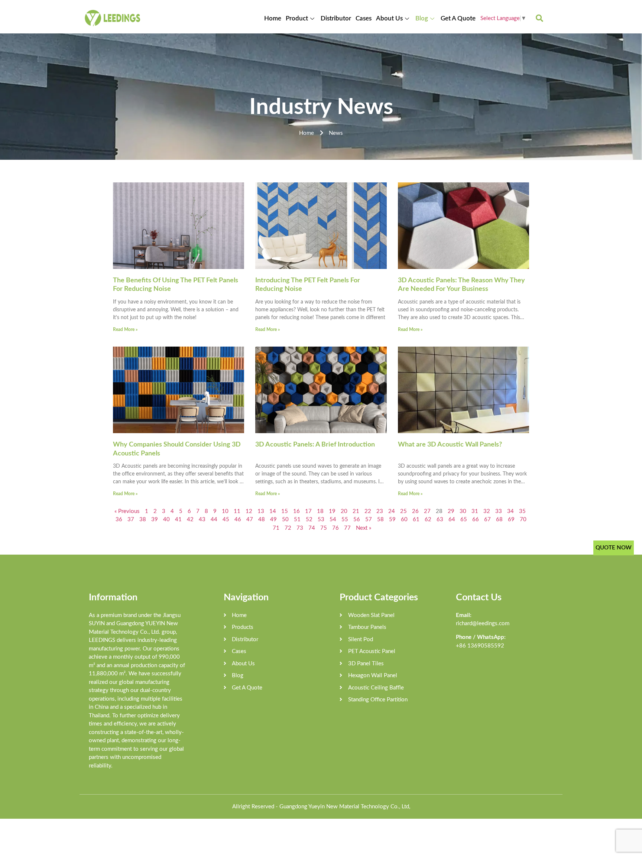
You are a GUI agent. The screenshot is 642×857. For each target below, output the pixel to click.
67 (487, 519)
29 (451, 511)
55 (344, 519)
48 (261, 519)
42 (190, 519)
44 (214, 519)
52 (309, 519)
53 (321, 519)
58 (380, 519)
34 (510, 511)
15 (284, 511)
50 (285, 519)
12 (249, 511)
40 (166, 519)
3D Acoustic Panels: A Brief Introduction (315, 444)
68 (499, 519)
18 (320, 511)
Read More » (125, 329)
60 (404, 519)
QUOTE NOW (614, 548)
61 (416, 519)
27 (427, 511)
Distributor (336, 18)
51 (297, 519)
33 (498, 511)
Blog (421, 18)
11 (237, 511)
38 (142, 519)
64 (451, 519)
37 (130, 519)
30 (463, 511)
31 (474, 511)
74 (311, 528)
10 (225, 511)
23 (379, 511)
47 (249, 519)
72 (288, 528)
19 (332, 511)
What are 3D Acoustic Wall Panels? (450, 444)
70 (523, 519)
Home (272, 18)
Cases (364, 18)
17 (308, 511)
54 (333, 519)
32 (486, 511)
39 (154, 519)
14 (272, 511)
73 (299, 528)
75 (323, 528)
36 (119, 519)
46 (237, 519)
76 (335, 528)
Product (297, 18)
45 (226, 519)
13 (260, 511)
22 (367, 511)
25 (403, 511)
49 (273, 519)
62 (428, 519)
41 (178, 519)
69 (511, 519)
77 (347, 528)
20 (344, 511)
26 (415, 511)
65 (463, 519)
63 (440, 519)
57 (368, 519)
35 (522, 511)
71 (276, 528)
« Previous (127, 511)
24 (391, 511)
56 (356, 519)
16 (296, 511)
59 (392, 519)
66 (475, 519)
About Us (389, 18)
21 (356, 511)
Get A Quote (458, 18)
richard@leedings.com (482, 623)
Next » (363, 528)
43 (202, 519)
